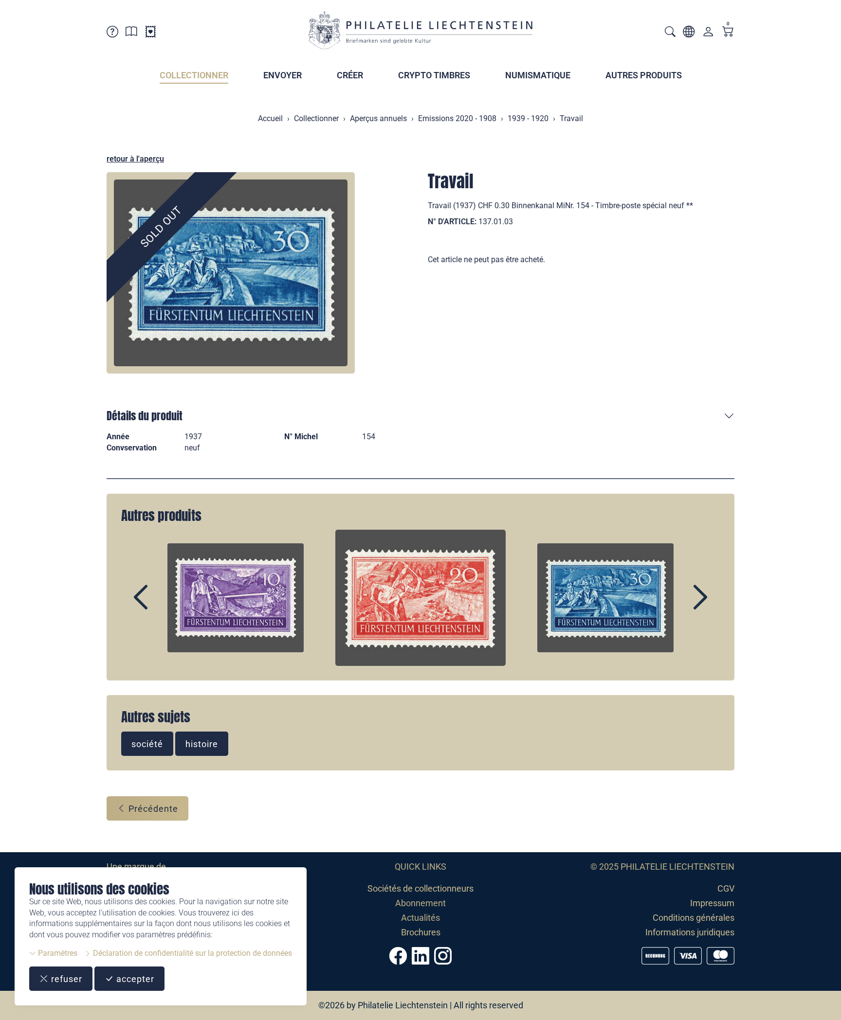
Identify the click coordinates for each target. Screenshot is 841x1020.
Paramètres (56, 953)
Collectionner (194, 75)
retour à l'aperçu (135, 158)
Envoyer (282, 75)
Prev (163, 605)
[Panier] (728, 32)
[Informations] (131, 33)
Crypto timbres (434, 75)
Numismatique (537, 75)
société (147, 744)
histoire (201, 744)
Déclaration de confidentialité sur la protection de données (191, 953)
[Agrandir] (230, 273)
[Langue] (689, 33)
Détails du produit (145, 416)
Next (678, 605)
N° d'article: (452, 221)
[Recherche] (670, 32)
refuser (65, 979)
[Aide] (112, 33)
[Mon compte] (708, 33)
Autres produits (643, 75)
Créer (350, 75)
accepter (134, 979)
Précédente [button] (152, 809)
